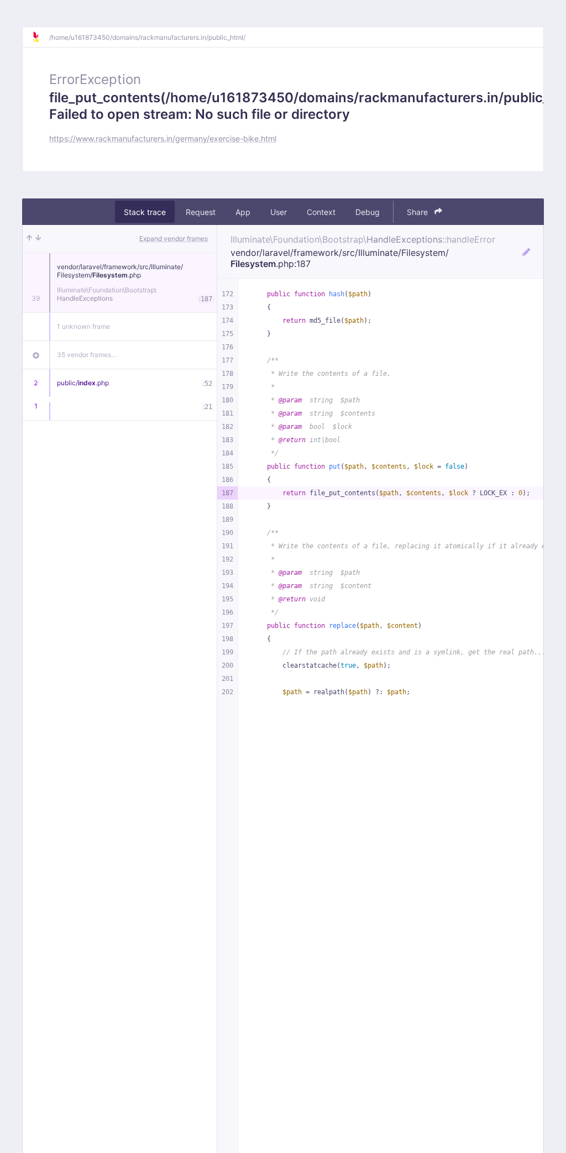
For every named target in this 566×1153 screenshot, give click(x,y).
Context (321, 212)
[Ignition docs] (40, 37)
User (278, 212)
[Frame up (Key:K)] (29, 239)
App (242, 212)
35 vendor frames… (87, 354)
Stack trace (145, 212)
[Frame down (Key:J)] (38, 239)
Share (418, 212)
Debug (367, 212)
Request (201, 212)
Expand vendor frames (173, 238)
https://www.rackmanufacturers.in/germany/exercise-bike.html (162, 138)
